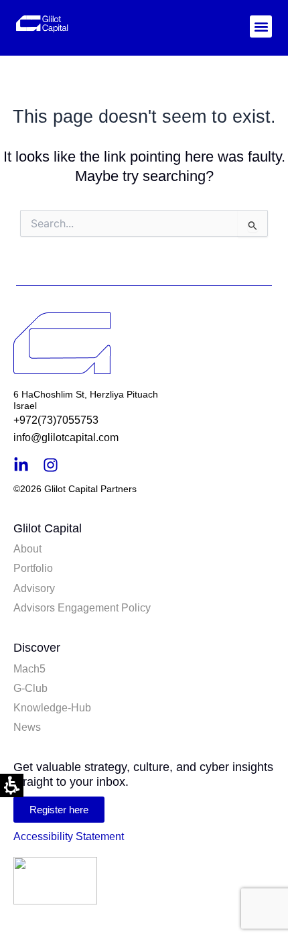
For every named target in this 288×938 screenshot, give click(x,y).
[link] (83, 24)
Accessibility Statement (68, 836)
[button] (261, 26)
